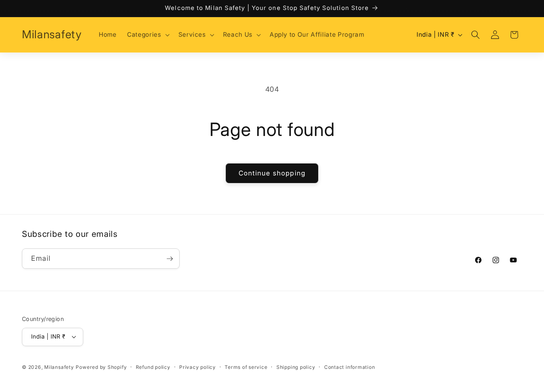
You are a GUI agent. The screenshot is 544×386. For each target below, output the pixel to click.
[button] (147, 35)
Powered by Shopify (101, 367)
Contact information (349, 367)
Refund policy (153, 367)
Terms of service (246, 367)
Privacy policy (197, 367)
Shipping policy (295, 367)
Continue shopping (272, 173)
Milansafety (59, 367)
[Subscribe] (169, 258)
